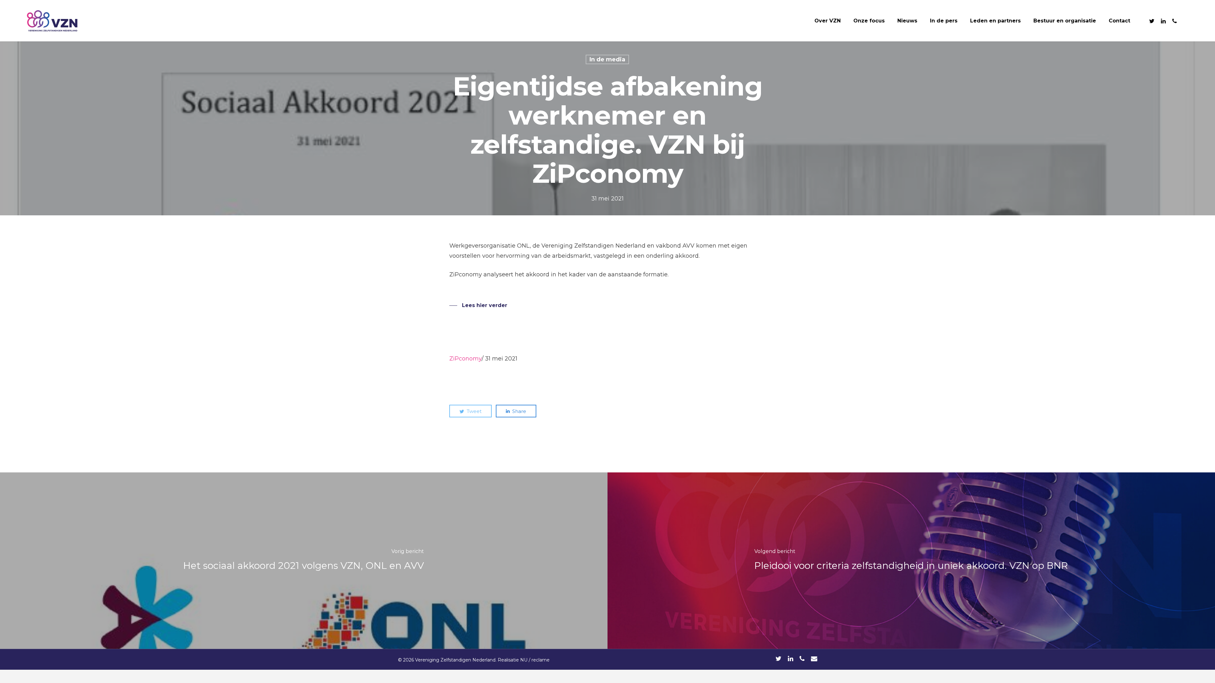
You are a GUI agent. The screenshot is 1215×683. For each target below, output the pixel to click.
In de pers (943, 21)
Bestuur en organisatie (1064, 21)
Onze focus (869, 21)
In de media (607, 59)
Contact (1119, 21)
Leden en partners (995, 21)
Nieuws (907, 21)
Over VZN (827, 21)
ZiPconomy (465, 358)
